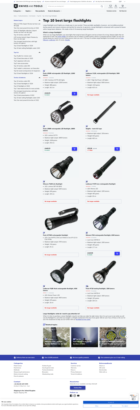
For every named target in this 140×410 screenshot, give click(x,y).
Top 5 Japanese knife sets (22, 61)
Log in (115, 7)
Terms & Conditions (76, 374)
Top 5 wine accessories (21, 63)
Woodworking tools (47, 374)
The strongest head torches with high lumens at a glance (25, 42)
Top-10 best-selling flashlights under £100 (27, 48)
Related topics (18, 20)
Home (15, 16)
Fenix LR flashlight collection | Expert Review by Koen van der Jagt (25, 31)
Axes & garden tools (48, 368)
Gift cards (102, 368)
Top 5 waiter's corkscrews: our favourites (26, 68)
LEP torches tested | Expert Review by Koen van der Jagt (26, 38)
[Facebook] (71, 395)
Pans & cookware (19, 376)
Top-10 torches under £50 (22, 35)
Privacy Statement (76, 372)
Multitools (16, 370)
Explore (28, 11)
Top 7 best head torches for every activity (26, 88)
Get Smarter (32, 16)
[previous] (46, 336)
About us (102, 365)
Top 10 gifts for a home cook (23, 56)
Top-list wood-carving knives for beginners (27, 71)
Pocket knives (18, 365)
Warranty (73, 368)
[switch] (134, 399)
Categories (17, 11)
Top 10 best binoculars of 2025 (23, 58)
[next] (123, 336)
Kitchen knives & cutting (21, 374)
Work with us (103, 372)
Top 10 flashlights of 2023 (22, 86)
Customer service (76, 365)
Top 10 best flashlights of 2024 (23, 46)
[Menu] (137, 394)
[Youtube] (78, 395)
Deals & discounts (54, 11)
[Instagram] (74, 395)
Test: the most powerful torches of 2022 (26, 28)
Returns (73, 370)
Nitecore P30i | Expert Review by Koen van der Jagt (27, 24)
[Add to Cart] (74, 93)
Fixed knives (17, 368)
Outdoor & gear (46, 365)
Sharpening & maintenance (22, 372)
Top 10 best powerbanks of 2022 (24, 95)
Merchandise (103, 370)
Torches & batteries (23, 16)
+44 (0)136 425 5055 (21, 384)
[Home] (28, 6)
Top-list (39, 16)
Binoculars (45, 372)
